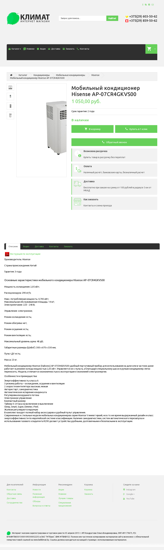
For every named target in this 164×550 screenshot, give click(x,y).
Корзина (88, 490)
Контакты (53, 246)
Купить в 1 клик (138, 129)
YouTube (130, 499)
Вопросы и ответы (41, 506)
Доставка (39, 246)
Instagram (130, 490)
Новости (37, 490)
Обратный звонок (116, 142)
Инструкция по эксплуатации (25, 254)
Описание (13, 246)
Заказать (68, 246)
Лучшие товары (65, 498)
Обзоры (36, 501)
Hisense (95, 75)
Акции (61, 490)
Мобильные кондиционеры (70, 75)
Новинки (62, 494)
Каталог (23, 75)
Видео (26, 246)
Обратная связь (14, 494)
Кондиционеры (42, 75)
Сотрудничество (14, 503)
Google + (130, 494)
